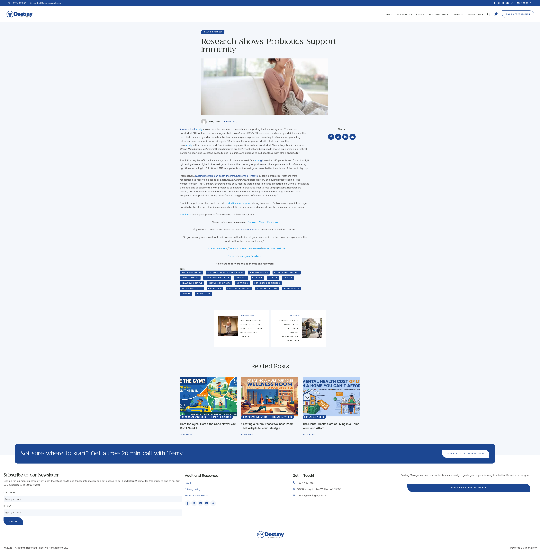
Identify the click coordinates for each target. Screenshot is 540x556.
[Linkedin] (503, 3)
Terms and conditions (197, 495)
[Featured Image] (208, 396)
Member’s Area (248, 229)
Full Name (10, 493)
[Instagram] (512, 3)
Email (7, 506)
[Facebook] (331, 137)
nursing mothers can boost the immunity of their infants (226, 175)
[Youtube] (507, 3)
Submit (13, 521)
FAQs (188, 482)
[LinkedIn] (345, 137)
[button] (17, 3)
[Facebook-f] (494, 3)
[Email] (352, 137)
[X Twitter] (338, 137)
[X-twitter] (499, 3)
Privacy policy (192, 489)
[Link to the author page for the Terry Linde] (204, 122)
